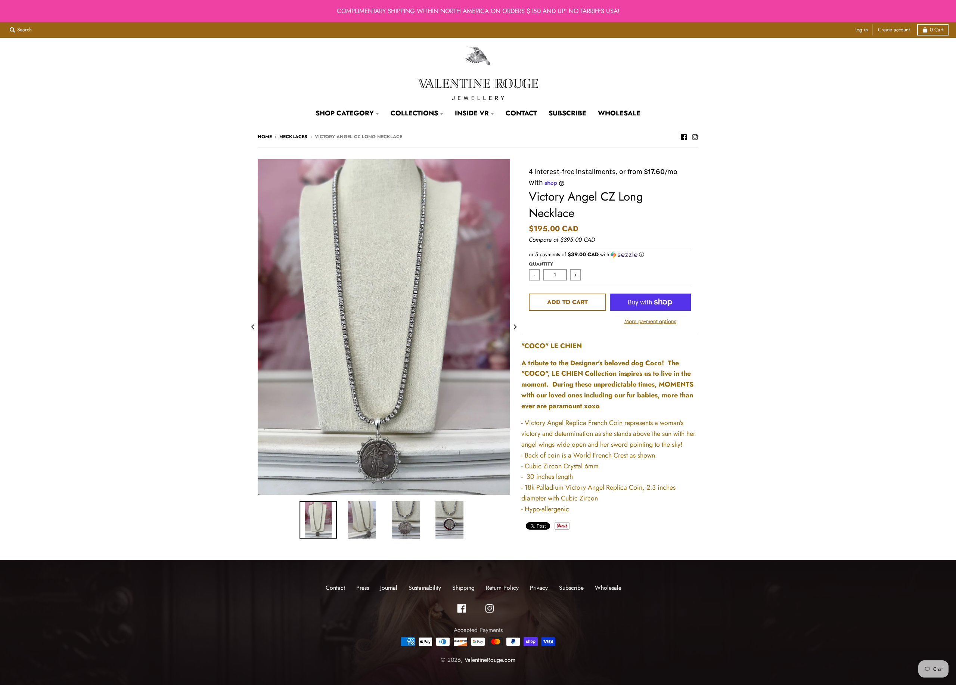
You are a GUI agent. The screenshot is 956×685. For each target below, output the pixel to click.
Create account (894, 29)
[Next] (514, 327)
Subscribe (571, 587)
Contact (335, 587)
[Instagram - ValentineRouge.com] (695, 136)
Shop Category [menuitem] (345, 113)
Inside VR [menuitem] (472, 113)
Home (265, 136)
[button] (610, 254)
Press (362, 587)
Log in (861, 29)
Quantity (541, 264)
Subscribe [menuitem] (567, 113)
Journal (388, 587)
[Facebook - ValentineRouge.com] (683, 136)
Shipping (463, 587)
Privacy (539, 587)
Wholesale (608, 587)
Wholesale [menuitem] (619, 113)
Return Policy (502, 587)
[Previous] (253, 327)
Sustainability (425, 587)
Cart (936, 29)
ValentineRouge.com (490, 659)
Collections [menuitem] (414, 113)
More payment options (650, 321)
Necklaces (293, 136)
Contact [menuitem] (521, 113)
